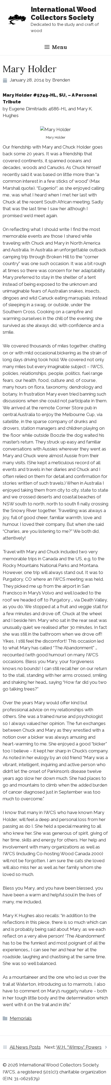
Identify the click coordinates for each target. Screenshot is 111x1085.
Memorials (21, 1018)
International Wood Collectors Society (63, 13)
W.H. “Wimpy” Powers (79, 1047)
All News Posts (25, 1047)
